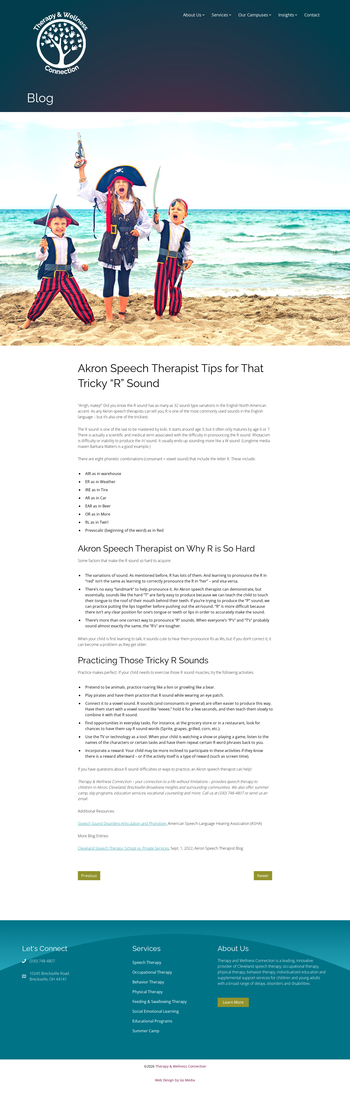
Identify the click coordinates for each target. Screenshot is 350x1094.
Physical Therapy (147, 991)
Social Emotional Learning (155, 1011)
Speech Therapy (146, 962)
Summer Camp (145, 1030)
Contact (312, 15)
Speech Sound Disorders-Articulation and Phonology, (123, 823)
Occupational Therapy (152, 972)
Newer (263, 875)
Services (220, 15)
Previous (89, 875)
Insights (286, 15)
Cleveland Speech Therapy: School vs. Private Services (123, 848)
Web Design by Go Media (175, 1080)
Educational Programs (152, 1021)
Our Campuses (253, 15)
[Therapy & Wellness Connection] (60, 42)
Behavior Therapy (148, 982)
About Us (192, 15)
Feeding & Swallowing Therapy (159, 1001)
